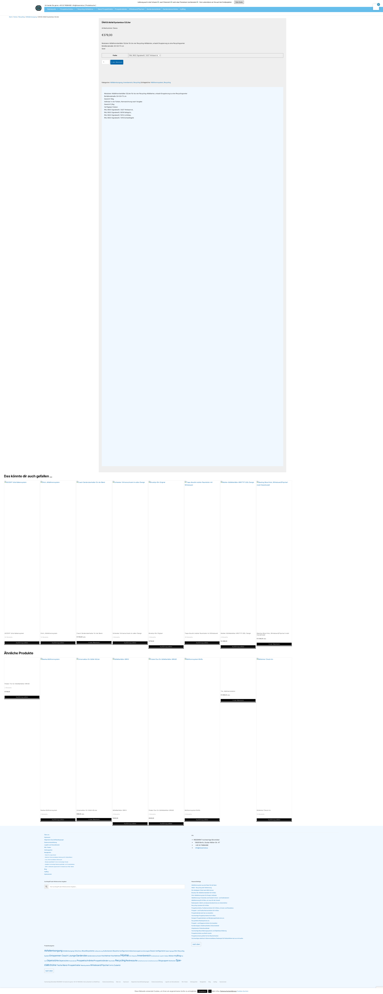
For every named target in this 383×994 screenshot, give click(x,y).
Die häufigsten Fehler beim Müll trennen (203, 890)
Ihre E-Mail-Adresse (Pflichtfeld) (170, 166)
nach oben (196, 944)
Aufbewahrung (98, 951)
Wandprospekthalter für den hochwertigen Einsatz (56, 861)
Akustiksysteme (88, 951)
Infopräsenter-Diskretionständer (200, 928)
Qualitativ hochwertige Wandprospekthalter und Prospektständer (60, 864)
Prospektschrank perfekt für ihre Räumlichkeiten (205, 936)
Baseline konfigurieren (121, 951)
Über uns (46, 834)
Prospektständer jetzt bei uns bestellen (202, 913)
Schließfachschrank (143, 961)
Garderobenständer (154, 9)
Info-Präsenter (133, 956)
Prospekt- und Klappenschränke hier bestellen (204, 923)
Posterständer (73, 961)
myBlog (183, 9)
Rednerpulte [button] (51, 9)
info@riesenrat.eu (78, 5)
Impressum (47, 837)
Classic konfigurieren (157, 951)
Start (10, 17)
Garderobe (81, 955)
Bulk (142, 951)
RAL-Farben (47, 847)
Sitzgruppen (163, 961)
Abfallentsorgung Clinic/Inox (72, 951)
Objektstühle (53, 960)
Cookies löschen (242, 991)
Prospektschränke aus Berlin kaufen (202, 933)
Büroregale (146, 951)
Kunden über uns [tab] (183, 89)
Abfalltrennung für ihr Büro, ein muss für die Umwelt (206, 900)
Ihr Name (107, 166)
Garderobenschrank (94, 956)
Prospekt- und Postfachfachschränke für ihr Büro (205, 910)
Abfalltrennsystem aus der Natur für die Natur (204, 885)
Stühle (53, 965)
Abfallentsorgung (31, 17)
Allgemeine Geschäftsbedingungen (54, 840)
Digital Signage (170, 951)
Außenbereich (108, 951)
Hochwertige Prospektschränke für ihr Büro (204, 915)
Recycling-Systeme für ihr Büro (200, 905)
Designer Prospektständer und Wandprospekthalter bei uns (208, 918)
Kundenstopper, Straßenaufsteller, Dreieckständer (205, 925)
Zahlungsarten (48, 850)
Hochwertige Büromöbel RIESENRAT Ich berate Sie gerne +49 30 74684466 (63, 982)
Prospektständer (121, 9)
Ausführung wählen (22, 642)
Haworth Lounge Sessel (50, 854)
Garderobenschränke (170, 9)
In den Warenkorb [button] (94, 642)
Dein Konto (239, 2)
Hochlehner (106, 956)
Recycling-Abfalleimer (85, 9)
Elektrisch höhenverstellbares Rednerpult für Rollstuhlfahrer (58, 857)
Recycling (22, 17)
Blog (45, 869)
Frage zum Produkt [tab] (168, 89)
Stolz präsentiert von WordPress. (91, 982)
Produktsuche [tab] (197, 89)
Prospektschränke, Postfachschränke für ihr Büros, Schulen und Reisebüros (212, 908)
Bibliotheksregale (134, 951)
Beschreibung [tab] (110, 89)
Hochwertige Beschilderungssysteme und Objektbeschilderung (209, 930)
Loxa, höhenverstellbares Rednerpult (53, 859)
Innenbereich (128, 82)
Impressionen (48, 874)
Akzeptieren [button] (202, 991)
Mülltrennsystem (157, 82)
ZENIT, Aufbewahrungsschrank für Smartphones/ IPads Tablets (59, 866)
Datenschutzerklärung (50, 842)
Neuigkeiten (47, 852)
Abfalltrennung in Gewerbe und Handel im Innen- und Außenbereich (210, 898)
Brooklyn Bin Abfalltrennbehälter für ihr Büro (204, 892)
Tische (59, 965)
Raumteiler (112, 961)
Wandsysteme (85, 965)
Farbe (115, 55)
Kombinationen (155, 956)
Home (15, 17)
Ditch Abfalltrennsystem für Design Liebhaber (204, 895)
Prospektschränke (66, 9)
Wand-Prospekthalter (105, 9)
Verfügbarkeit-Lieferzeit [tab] (139, 89)
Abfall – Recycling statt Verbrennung (202, 887)
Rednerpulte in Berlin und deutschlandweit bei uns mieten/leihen (209, 903)
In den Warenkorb (116, 62)
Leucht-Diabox (164, 956)
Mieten (171, 956)
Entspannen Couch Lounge (62, 955)
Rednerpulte (131, 960)
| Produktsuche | (90, 5)
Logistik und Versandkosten (52, 845)
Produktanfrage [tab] (122, 89)
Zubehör (117, 965)
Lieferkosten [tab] (154, 89)
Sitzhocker (172, 961)
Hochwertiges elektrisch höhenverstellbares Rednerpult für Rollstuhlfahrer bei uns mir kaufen (217, 938)
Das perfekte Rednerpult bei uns (200, 920)
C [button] (209, 991)
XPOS (112, 965)
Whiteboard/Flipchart (136, 9)
